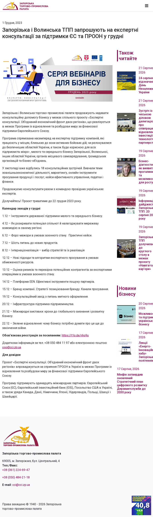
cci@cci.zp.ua (21, 485)
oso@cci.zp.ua (11, 347)
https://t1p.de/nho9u (75, 335)
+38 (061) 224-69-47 (16, 470)
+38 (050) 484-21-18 (16, 477)
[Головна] (27, 5)
